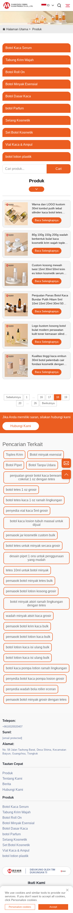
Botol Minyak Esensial (21, 84)
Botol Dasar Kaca (18, 96)
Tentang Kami (12, 778)
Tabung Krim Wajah (19, 60)
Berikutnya (48, 403)
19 (65, 397)
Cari (59, 168)
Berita (6, 784)
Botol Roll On (15, 72)
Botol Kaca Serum (18, 48)
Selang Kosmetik (17, 120)
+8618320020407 (12, 726)
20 (19, 403)
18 (57, 397)
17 (49, 397)
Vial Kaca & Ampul (18, 144)
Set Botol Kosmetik (19, 132)
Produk (37, 29)
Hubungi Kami (20, 426)
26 (35, 403)
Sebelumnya (13, 397)
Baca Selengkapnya (46, 220)
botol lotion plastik (18, 156)
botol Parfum (14, 108)
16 (41, 397)
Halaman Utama (17, 29)
